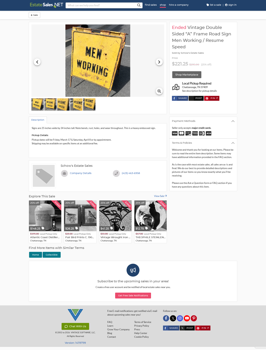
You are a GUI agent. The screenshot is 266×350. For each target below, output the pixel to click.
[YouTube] (187, 318)
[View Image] (37, 104)
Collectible (52, 254)
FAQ (109, 322)
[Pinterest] (194, 318)
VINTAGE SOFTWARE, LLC (83, 332)
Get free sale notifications (133, 295)
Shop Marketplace (186, 74)
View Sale (159, 196)
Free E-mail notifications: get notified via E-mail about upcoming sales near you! (132, 313)
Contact (111, 336)
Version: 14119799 (75, 342)
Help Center (140, 333)
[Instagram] (180, 318)
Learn (110, 325)
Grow (118, 329)
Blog (109, 333)
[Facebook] (166, 318)
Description (37, 119)
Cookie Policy (141, 336)
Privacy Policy (141, 325)
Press (137, 329)
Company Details (80, 173)
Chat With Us (77, 326)
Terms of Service (142, 322)
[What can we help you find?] (139, 5)
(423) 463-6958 (131, 173)
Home (35, 254)
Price (175, 58)
